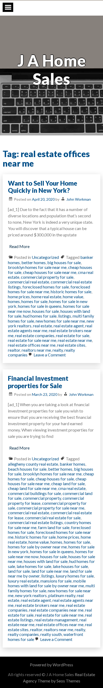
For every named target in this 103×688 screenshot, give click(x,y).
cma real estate (72, 488)
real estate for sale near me (32, 340)
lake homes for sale (34, 566)
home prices (19, 296)
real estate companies (34, 335)
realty (58, 349)
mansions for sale (56, 580)
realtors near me (36, 349)
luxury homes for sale (75, 575)
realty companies (23, 634)
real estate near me (75, 340)
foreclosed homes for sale (45, 286)
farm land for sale (53, 527)
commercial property (42, 498)
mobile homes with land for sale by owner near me (47, 583)
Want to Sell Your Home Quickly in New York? (42, 186)
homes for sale (34, 301)
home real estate (46, 296)
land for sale (19, 571)
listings (64, 315)
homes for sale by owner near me (37, 546)
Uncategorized (45, 257)
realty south (51, 634)
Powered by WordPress (51, 664)
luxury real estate (23, 580)
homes (14, 301)
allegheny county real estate (33, 463)
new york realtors (31, 595)
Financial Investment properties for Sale (38, 381)
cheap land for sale (68, 483)
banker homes (72, 463)
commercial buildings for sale (34, 493)
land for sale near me (49, 571)
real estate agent (69, 325)
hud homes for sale (40, 315)
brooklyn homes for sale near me (37, 267)
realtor (14, 349)
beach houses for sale (27, 468)
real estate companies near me (56, 609)
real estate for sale (72, 335)
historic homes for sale (71, 291)
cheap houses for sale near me (49, 272)
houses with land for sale (46, 561)
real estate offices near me (31, 344)
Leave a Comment (49, 354)
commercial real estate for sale (53, 517)
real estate (42, 325)
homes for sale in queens (40, 306)
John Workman (78, 199)
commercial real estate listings (35, 522)
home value (73, 296)
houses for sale (45, 311)
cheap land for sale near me (32, 488)
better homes (33, 262)
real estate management (56, 619)
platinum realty (61, 595)
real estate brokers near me (39, 605)
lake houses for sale (70, 566)
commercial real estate (28, 281)
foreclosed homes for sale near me (49, 289)
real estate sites (71, 344)
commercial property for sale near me (50, 507)
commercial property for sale (47, 276)
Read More (19, 246)
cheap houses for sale (55, 478)
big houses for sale (64, 262)
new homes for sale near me (60, 320)
